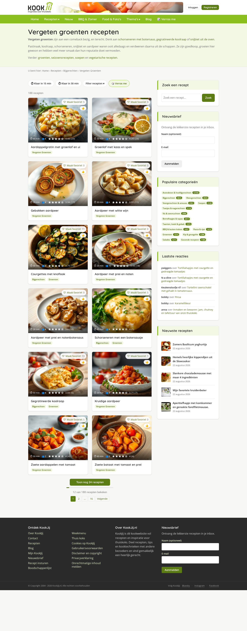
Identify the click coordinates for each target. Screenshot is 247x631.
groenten (44, 57)
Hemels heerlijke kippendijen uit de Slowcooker (192, 359)
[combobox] (181, 98)
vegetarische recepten (103, 57)
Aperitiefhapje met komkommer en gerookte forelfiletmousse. (192, 405)
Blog (149, 19)
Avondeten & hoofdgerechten (180, 192)
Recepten (50, 19)
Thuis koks (78, 538)
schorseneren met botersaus (136, 39)
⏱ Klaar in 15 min (41, 83)
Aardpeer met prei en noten (114, 274)
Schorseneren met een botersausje (119, 337)
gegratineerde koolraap (171, 39)
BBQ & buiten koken (175, 229)
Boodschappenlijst (40, 568)
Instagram (199, 585)
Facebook (214, 585)
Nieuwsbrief (35, 558)
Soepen (205, 203)
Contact (33, 538)
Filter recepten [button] (95, 83)
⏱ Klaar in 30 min (68, 83)
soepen (80, 57)
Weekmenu (79, 533)
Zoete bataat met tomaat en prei (118, 464)
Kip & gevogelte (193, 234)
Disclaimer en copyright (87, 553)
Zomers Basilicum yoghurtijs (190, 344)
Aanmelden (171, 163)
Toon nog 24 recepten (90, 482)
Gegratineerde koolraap (47, 401)
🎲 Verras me (166, 19)
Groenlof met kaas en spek (113, 147)
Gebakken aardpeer (45, 210)
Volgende (102, 498)
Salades (169, 239)
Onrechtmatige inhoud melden (86, 565)
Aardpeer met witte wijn (111, 210)
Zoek (208, 97)
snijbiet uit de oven (202, 39)
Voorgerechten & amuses (178, 203)
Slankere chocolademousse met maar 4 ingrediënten (192, 375)
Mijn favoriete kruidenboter (190, 390)
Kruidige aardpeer (107, 401)
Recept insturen (38, 563)
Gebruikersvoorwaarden (87, 548)
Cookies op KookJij (83, 543)
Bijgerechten (70, 70)
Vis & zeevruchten (174, 213)
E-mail (164, 147)
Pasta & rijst (202, 229)
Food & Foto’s (111, 19)
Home (35, 19)
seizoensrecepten (62, 57)
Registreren (210, 7)
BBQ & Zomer (87, 19)
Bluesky (186, 585)
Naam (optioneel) (171, 134)
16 (91, 498)
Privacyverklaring (82, 558)
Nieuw (69, 19)
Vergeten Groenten (41, 152)
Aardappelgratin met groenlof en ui (55, 147)
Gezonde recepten (193, 239)
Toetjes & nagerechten (177, 208)
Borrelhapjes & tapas (176, 218)
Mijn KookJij (35, 553)
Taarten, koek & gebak (177, 224)
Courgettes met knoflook (48, 274)
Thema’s (132, 19)
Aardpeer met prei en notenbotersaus (57, 337)
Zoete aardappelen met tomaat (53, 464)
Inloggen (193, 7)
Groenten (53, 279)
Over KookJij (35, 533)
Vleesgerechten (196, 197)
